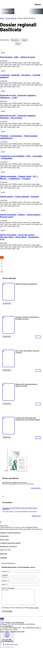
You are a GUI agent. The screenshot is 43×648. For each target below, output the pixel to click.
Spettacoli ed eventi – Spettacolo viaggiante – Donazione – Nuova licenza (18, 116)
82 (2, 271)
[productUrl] (8, 299)
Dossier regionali (11, 18)
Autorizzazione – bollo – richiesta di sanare (17, 57)
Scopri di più (6, 303)
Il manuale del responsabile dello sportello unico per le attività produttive (27, 418)
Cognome (5, 575)
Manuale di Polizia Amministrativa (26, 284)
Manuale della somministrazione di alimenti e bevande (26, 385)
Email (3, 581)
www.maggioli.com (17, 622)
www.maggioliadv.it (6, 626)
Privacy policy (4, 539)
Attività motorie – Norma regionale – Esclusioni (19, 196)
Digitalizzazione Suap (34, 11)
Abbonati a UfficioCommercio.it (10, 532)
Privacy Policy (4, 631)
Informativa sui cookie (17, 631)
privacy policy (34, 608)
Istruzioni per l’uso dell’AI (8, 546)
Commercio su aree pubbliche (18, 11)
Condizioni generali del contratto (10, 543)
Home (2, 18)
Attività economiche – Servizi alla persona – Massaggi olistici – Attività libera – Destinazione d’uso (19, 237)
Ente (3, 584)
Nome (4, 571)
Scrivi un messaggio (8, 588)
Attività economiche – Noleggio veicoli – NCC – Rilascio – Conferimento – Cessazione (19, 177)
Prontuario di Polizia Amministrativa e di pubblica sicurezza (27, 318)
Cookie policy (4, 536)
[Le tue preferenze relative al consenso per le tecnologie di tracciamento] (10, 644)
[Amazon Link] (38, 337)
